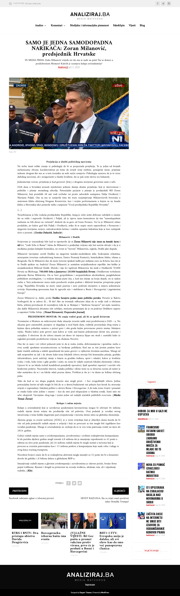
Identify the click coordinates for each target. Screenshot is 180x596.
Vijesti (132, 26)
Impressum (90, 584)
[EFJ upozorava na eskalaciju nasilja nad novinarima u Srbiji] (141, 489)
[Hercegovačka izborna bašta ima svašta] (54, 521)
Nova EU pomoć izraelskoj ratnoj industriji (155, 470)
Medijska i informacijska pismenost (89, 26)
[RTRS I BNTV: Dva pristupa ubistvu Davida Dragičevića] (25, 521)
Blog (142, 26)
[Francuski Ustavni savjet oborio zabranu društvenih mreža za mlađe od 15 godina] (141, 428)
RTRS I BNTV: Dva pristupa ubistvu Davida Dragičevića (25, 537)
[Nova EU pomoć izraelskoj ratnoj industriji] (141, 466)
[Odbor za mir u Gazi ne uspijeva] (153, 398)
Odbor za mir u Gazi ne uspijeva (152, 412)
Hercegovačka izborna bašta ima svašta (53, 536)
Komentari (56, 26)
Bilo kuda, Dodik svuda (33, 3)
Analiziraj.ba (142, 419)
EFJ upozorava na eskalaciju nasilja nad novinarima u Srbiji (155, 494)
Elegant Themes (86, 592)
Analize (39, 26)
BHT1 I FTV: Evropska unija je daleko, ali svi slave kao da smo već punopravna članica (112, 540)
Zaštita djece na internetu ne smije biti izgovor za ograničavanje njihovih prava (155, 523)
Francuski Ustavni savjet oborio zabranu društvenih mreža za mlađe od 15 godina (155, 440)
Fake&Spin (119, 26)
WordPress (105, 592)
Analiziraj (62, 67)
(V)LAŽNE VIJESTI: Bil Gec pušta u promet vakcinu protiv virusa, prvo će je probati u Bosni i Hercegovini (82, 542)
